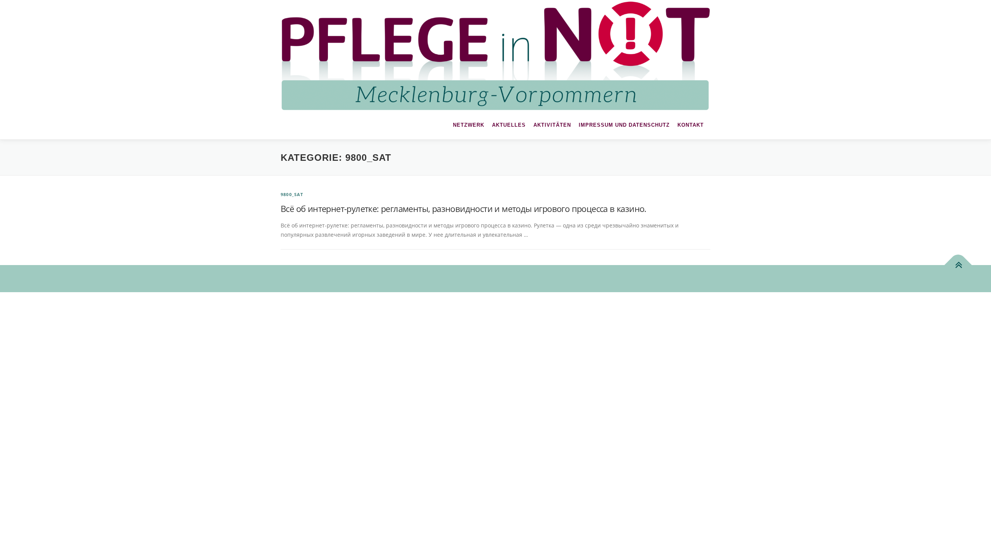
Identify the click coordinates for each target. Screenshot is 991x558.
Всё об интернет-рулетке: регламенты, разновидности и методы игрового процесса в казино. (463, 208)
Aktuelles (509, 125)
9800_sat (292, 194)
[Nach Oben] (958, 265)
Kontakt (690, 125)
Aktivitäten (552, 125)
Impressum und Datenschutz (624, 125)
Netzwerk (468, 125)
